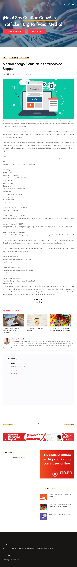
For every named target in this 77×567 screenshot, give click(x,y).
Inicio (5, 549)
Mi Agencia (36, 31)
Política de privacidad (26, 549)
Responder (14, 373)
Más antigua (69, 424)
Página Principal (39, 424)
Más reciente (8, 424)
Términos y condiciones (45, 549)
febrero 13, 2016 (21, 364)
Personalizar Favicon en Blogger (60, 514)
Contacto (13, 549)
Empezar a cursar (14, 31)
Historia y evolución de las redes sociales (60, 495)
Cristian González (19, 457)
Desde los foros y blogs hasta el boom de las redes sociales (60, 505)
